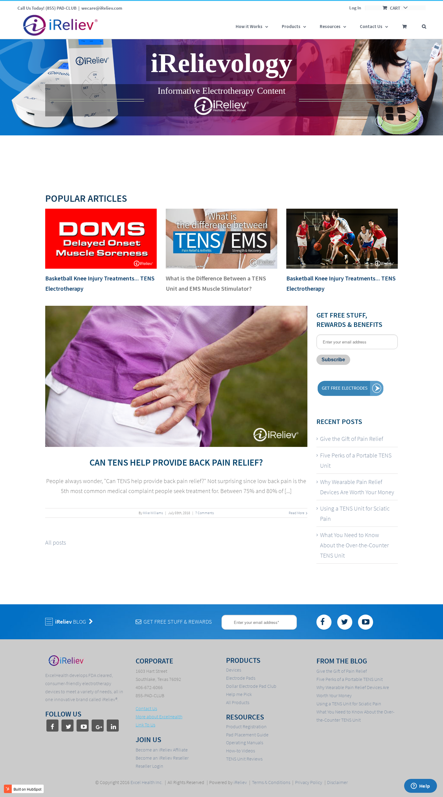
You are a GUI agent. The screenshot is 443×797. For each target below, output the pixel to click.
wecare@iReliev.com (101, 8)
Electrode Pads (240, 678)
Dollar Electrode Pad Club (251, 686)
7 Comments (204, 513)
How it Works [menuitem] (249, 26)
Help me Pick (239, 694)
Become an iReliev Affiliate (162, 750)
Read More (296, 513)
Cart (395, 7)
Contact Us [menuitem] (371, 26)
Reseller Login (149, 766)
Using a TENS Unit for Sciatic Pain (355, 513)
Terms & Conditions (271, 782)
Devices (233, 670)
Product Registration (246, 726)
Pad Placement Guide (247, 735)
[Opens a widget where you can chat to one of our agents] (420, 786)
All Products (237, 702)
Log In (355, 7)
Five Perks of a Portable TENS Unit (355, 460)
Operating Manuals (244, 742)
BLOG (71, 621)
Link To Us (145, 725)
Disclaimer (337, 782)
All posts (55, 542)
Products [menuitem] (291, 26)
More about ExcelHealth (159, 716)
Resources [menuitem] (330, 26)
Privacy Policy (308, 782)
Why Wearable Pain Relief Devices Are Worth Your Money (357, 487)
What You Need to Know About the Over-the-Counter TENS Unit (354, 545)
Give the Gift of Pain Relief (351, 438)
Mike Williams (153, 513)
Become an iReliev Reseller (162, 758)
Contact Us (146, 708)
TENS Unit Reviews (244, 759)
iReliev (240, 782)
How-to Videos (240, 751)
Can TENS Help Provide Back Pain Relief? (176, 462)
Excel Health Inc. (147, 782)
